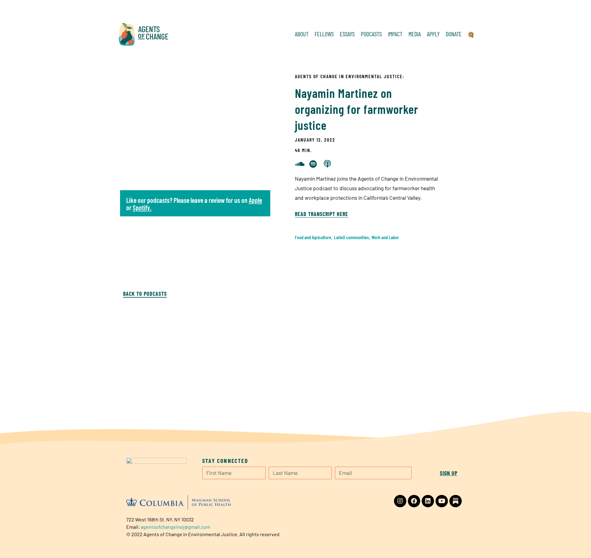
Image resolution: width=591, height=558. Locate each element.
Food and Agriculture (313, 237)
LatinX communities (351, 237)
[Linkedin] (428, 501)
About (301, 34)
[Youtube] (442, 501)
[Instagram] (400, 501)
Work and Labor (385, 237)
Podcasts (371, 34)
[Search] (471, 34)
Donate (454, 34)
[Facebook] (414, 501)
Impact (395, 34)
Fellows (324, 34)
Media (414, 34)
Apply (433, 34)
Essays (347, 34)
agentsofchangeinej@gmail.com (175, 527)
